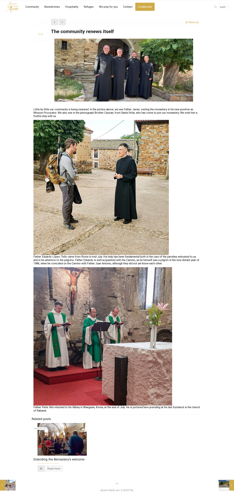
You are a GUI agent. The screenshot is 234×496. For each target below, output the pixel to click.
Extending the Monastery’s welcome (58, 459)
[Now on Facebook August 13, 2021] (226, 485)
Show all (193, 22)
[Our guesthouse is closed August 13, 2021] (8, 485)
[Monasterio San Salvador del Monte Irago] (12, 7)
